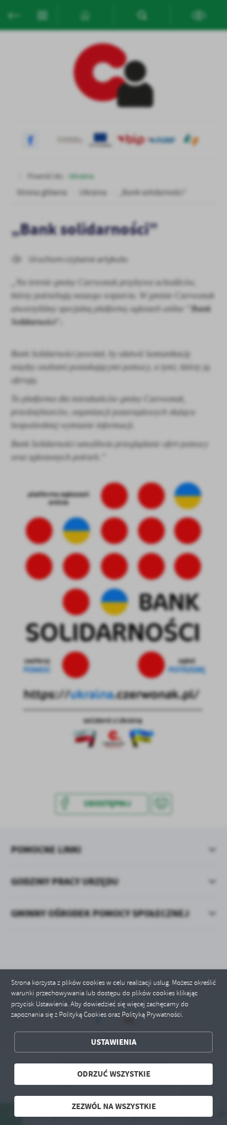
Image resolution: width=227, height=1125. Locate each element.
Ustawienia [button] (114, 1042)
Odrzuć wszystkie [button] (113, 1073)
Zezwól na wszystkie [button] (114, 1106)
